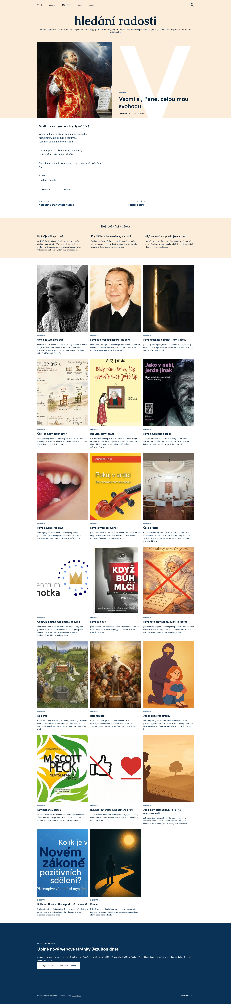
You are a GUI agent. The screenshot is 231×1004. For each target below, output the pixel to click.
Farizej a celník (136, 204)
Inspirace (92, 5)
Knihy (79, 5)
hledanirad (123, 113)
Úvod (39, 5)
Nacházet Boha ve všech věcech (56, 204)
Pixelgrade (76, 995)
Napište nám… (187, 995)
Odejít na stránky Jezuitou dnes (54, 965)
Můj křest (66, 5)
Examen (51, 5)
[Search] (191, 5)
